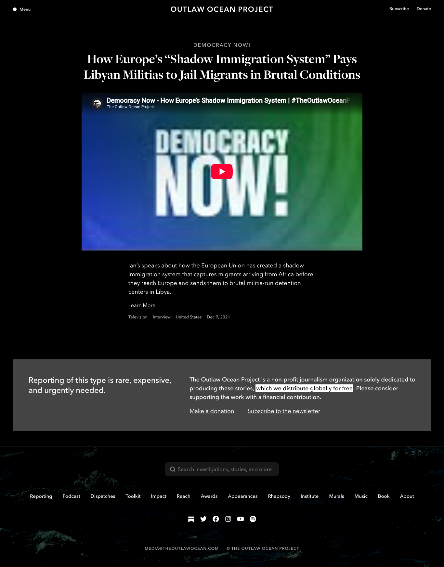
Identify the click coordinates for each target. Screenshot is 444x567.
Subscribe (399, 8)
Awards (209, 496)
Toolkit (132, 496)
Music (361, 496)
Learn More (141, 305)
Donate (424, 8)
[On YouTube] (240, 519)
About (407, 496)
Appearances (242, 496)
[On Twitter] (203, 519)
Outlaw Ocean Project (222, 9)
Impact (158, 496)
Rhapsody (279, 496)
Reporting (41, 496)
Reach (183, 496)
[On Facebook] (216, 519)
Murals (336, 496)
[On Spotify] (253, 519)
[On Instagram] (228, 519)
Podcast (71, 496)
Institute (310, 496)
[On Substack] (191, 519)
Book (384, 496)
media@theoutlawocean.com (182, 548)
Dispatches (103, 496)
